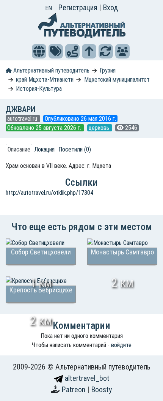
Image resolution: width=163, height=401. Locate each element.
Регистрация (78, 7)
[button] (39, 51)
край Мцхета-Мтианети (45, 79)
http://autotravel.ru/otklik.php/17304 (49, 192)
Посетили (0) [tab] (74, 149)
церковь (100, 127)
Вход (110, 7)
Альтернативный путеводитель (50, 70)
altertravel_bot (86, 378)
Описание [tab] (19, 149)
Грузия (108, 70)
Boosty (101, 389)
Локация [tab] (44, 149)
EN (48, 8)
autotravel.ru (23, 118)
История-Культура (39, 88)
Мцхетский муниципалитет (117, 79)
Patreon (74, 389)
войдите (121, 345)
